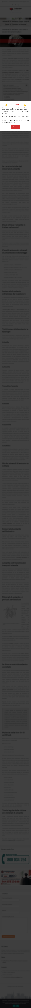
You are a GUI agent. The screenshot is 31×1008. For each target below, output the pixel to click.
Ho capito (15, 127)
